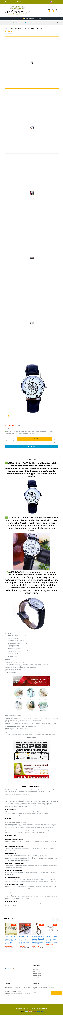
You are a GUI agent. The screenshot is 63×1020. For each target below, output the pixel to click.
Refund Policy (36, 977)
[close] (61, 18)
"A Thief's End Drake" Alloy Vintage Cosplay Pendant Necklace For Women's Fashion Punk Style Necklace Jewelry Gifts (38, 940)
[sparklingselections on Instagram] (13, 968)
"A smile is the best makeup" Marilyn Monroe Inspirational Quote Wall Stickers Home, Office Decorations (10, 940)
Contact (7, 983)
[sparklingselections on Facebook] (5, 968)
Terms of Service (37, 975)
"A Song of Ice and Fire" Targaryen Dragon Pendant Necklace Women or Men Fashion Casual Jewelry (24, 940)
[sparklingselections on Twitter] (8, 968)
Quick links (36, 965)
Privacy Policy (36, 971)
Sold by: (7, 428)
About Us (35, 969)
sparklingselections (17, 428)
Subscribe (57, 992)
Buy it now (31, 446)
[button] (11, 31)
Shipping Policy (37, 973)
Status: (29, 428)
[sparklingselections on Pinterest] (10, 968)
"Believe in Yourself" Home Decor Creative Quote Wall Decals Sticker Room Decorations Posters (51, 939)
